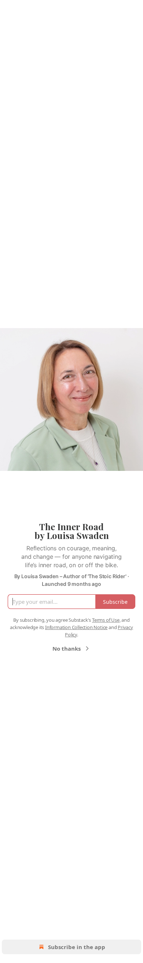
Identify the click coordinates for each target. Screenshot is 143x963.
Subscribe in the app (76, 947)
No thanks (66, 648)
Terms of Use (106, 620)
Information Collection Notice (76, 627)
